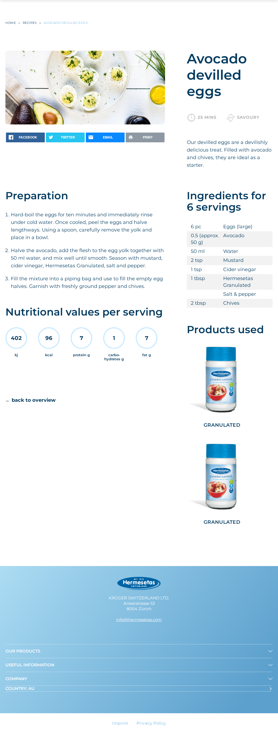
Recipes (30, 23)
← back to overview (30, 400)
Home (10, 23)
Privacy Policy (151, 723)
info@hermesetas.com (139, 619)
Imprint (120, 723)
